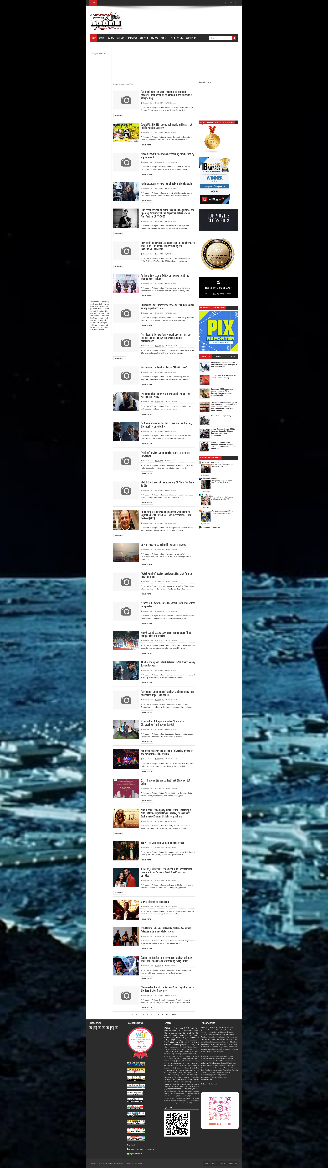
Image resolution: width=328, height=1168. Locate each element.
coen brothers (194, 1072)
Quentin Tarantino (185, 1070)
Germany (178, 1040)
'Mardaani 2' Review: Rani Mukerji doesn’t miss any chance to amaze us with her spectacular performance (166, 338)
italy (166, 1035)
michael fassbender (184, 1061)
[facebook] (225, 3)
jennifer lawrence (174, 1058)
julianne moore (171, 1096)
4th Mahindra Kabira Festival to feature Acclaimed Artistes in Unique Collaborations (166, 930)
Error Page (233, 1164)
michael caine (169, 1061)
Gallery (111, 38)
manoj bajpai (181, 1045)
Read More (119, 115)
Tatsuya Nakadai (173, 1084)
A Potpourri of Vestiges (210, 527)
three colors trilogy (172, 1103)
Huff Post (206, 1042)
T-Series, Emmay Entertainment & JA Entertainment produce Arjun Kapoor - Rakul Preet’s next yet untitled (167, 872)
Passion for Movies (209, 479)
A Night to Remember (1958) (221, 513)
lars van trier (183, 1096)
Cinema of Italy (177, 38)
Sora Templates (136, 1163)
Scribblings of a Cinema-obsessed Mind (217, 511)
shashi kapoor (195, 1100)
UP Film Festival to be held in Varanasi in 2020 (163, 544)
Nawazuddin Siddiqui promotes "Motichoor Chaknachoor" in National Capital (162, 723)
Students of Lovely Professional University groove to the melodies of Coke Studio (167, 752)
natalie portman (183, 1098)
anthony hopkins (193, 1079)
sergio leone (168, 1056)
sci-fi (187, 1042)
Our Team (144, 38)
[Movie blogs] (212, 153)
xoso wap (101, 313)
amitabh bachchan (180, 1035)
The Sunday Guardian (208, 1039)
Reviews (154, 38)
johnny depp (183, 1077)
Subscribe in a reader (206, 82)
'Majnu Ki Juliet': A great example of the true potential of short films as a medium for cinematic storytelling (166, 95)
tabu (178, 1056)
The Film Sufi (206, 495)
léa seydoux (185, 1082)
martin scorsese (190, 1058)
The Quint (223, 1044)
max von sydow (191, 1089)
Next (167, 1014)
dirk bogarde (172, 1082)
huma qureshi (174, 1047)
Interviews (132, 38)
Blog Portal (131, 1145)
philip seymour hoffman (180, 1100)
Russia (186, 1056)
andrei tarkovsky (178, 1079)
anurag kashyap (175, 1033)
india (167, 1027)
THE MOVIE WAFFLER (210, 462)
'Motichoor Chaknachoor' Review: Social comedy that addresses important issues (167, 693)
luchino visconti (194, 1096)
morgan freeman (170, 1091)
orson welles (185, 1091)
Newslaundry (214, 1044)
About (101, 38)
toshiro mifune (176, 1063)
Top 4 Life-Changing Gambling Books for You (162, 842)
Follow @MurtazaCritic (98, 54)
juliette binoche (194, 1086)
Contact (120, 38)
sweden (196, 1082)
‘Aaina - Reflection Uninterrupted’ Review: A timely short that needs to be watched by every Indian (166, 959)
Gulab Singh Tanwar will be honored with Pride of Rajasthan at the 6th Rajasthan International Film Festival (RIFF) (166, 515)
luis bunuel (171, 1098)
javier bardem (180, 1086)
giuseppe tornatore (193, 1093)
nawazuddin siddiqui (191, 1031)
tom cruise (190, 1049)
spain (185, 1047)
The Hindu (230, 1037)
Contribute (191, 38)
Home (93, 38)
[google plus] (236, 3)
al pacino (196, 1056)
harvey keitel (169, 1077)
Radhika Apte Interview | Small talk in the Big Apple (166, 183)
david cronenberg (179, 1093)
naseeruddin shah (190, 1054)
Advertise (222, 1164)
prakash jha (195, 1047)
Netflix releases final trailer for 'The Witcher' (164, 367)
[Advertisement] (100, 97)
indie (193, 1028)
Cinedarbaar (169, 1051)
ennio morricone (183, 1065)
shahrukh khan (170, 1031)
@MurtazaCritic (207, 1079)
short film (191, 1033)
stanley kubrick (183, 1068)
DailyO (206, 1044)
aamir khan (180, 1038)
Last (174, 1014)
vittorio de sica (185, 1103)
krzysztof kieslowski (174, 1089)
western (177, 1054)
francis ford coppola (189, 1075)
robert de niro (175, 1049)
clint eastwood (180, 1072)
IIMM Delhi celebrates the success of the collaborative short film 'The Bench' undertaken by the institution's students (168, 246)
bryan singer (186, 1084)
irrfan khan (174, 1042)
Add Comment (171, 103)
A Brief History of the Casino (155, 902)
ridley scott (195, 1045)
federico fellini (173, 1075)
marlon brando (184, 1051)
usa (182, 1028)
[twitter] (230, 3)
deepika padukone (192, 1040)
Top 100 (164, 38)
